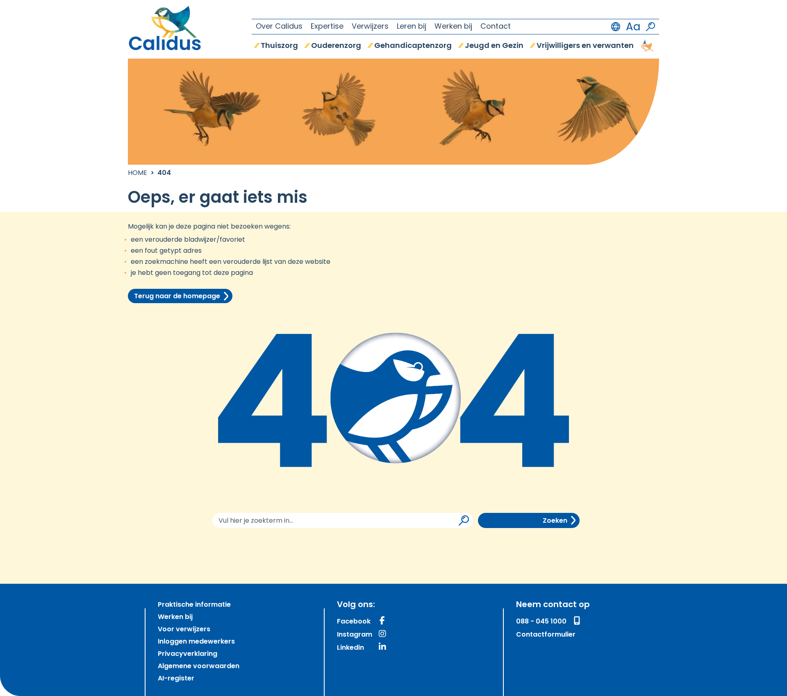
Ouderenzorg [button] (336, 46)
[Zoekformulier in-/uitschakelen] (650, 26)
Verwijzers (370, 27)
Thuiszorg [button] (279, 46)
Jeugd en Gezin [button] (494, 46)
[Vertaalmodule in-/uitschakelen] (615, 26)
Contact (495, 27)
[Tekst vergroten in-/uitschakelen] (633, 26)
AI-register (176, 679)
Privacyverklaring (187, 654)
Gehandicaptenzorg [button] (413, 46)
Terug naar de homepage (177, 296)
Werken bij (453, 27)
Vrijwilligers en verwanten (585, 46)
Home (137, 173)
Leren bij (411, 27)
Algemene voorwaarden (198, 666)
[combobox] (342, 520)
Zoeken (555, 521)
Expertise (327, 27)
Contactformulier (545, 635)
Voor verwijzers (184, 629)
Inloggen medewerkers (196, 642)
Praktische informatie (194, 605)
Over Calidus (279, 27)
